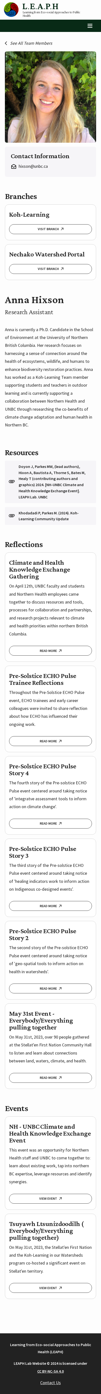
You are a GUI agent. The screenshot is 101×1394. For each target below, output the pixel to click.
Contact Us (50, 1382)
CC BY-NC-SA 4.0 (50, 1371)
